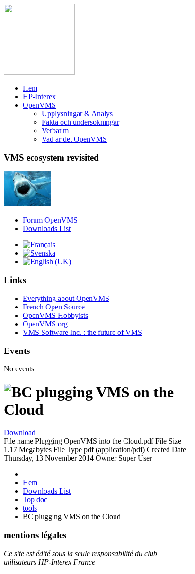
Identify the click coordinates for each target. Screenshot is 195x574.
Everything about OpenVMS (66, 298)
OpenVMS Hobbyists (55, 315)
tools (30, 508)
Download (19, 432)
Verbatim (55, 131)
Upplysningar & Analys (77, 114)
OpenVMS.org (45, 324)
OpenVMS (39, 105)
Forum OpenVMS (50, 220)
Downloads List (47, 228)
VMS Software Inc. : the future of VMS (82, 332)
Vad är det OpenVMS (74, 139)
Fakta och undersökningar (80, 122)
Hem (30, 88)
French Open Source (54, 307)
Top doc (35, 500)
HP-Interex (39, 97)
